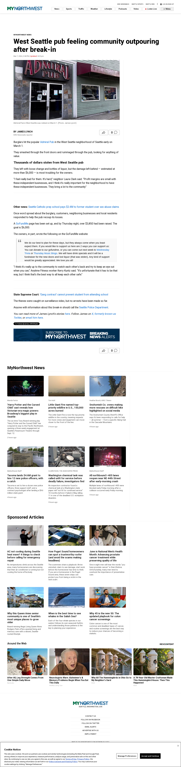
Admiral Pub (47, 142)
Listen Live (152, 9)
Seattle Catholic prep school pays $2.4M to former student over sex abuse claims (73, 206)
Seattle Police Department (93, 307)
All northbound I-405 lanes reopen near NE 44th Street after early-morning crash (105, 478)
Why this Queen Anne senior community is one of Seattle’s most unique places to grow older (24, 618)
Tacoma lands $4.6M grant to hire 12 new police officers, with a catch (25, 478)
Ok (178, 745)
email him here (34, 317)
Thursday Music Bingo (45, 253)
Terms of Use (70, 759)
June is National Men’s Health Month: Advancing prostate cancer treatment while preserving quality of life (105, 556)
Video (136, 9)
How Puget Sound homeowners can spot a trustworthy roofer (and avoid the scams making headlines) (66, 556)
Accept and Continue (150, 756)
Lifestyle (108, 9)
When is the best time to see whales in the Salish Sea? (64, 615)
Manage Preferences (127, 756)
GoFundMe (22, 223)
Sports (69, 9)
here (67, 313)
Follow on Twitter (90, 723)
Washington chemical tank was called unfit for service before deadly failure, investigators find (66, 478)
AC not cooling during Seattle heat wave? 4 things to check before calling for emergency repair (23, 556)
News (56, 9)
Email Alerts (90, 727)
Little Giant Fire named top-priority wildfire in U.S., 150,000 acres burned (65, 407)
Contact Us (90, 716)
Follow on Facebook (90, 720)
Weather (94, 9)
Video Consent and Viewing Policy (63, 762)
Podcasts (123, 9)
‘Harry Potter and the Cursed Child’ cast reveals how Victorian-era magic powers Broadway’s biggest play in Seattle (23, 410)
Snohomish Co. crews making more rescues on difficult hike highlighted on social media (106, 407)
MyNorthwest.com (88, 742)
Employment (90, 734)
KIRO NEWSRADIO (123, 4)
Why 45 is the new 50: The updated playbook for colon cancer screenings (104, 616)
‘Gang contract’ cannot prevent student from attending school (74, 294)
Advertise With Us (90, 730)
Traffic (81, 9)
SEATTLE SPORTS (137, 4)
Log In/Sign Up (168, 4)
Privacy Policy (83, 759)
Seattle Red (150, 4)
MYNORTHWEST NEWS (22, 35)
